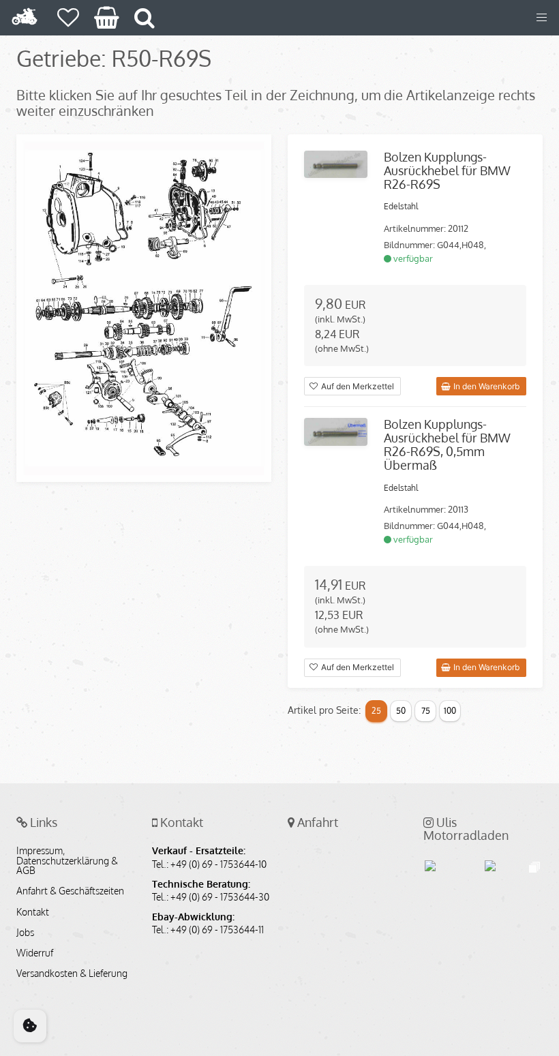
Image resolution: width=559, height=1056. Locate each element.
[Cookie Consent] (30, 1026)
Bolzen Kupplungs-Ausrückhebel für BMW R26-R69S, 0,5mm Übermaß (447, 444)
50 (401, 711)
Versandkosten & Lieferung (71, 973)
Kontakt (32, 912)
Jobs (25, 932)
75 (425, 711)
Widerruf (34, 953)
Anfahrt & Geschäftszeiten (70, 891)
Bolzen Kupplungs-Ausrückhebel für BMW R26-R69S (447, 170)
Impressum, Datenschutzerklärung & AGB (67, 860)
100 (450, 711)
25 (376, 711)
